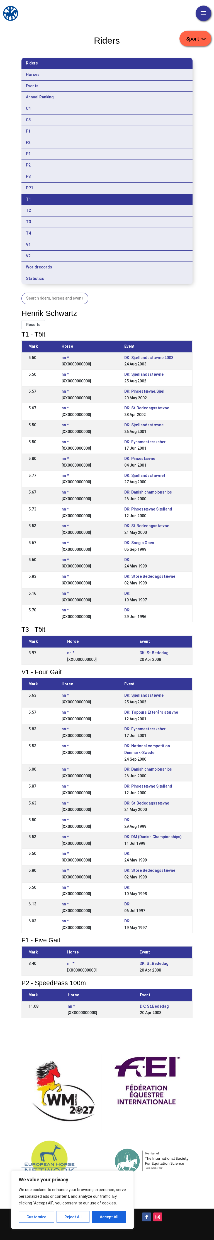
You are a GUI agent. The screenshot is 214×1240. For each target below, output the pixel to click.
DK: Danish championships (148, 492)
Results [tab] (33, 324)
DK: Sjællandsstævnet (144, 475)
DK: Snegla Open (139, 543)
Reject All (73, 1217)
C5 (28, 120)
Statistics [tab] (35, 278)
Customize (36, 1217)
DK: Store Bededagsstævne (149, 576)
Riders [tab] (32, 63)
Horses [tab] (33, 74)
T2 (28, 210)
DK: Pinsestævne (139, 458)
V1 (28, 244)
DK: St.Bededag (154, 653)
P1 (28, 153)
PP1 (29, 188)
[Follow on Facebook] (146, 1216)
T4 (28, 233)
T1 (28, 199)
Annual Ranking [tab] (40, 97)
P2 (28, 165)
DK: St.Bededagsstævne (146, 408)
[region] (72, 1200)
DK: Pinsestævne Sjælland (148, 509)
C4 (28, 108)
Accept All (109, 1217)
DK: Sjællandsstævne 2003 (148, 357)
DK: (127, 559)
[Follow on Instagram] (157, 1216)
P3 (28, 176)
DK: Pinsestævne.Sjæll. (145, 391)
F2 (28, 142)
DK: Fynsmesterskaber (145, 442)
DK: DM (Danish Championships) (153, 837)
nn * (65, 357)
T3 (28, 222)
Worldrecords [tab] (39, 267)
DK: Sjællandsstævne (144, 374)
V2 (28, 256)
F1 (28, 131)
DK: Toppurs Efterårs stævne (151, 712)
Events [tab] (32, 86)
